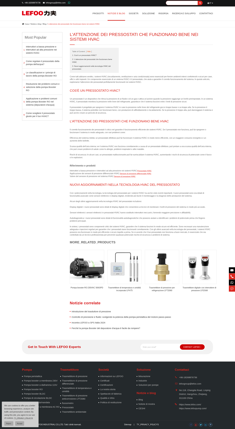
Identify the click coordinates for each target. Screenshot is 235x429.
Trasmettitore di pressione (74, 376)
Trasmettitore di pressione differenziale (74, 382)
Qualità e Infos (107, 398)
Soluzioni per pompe (148, 385)
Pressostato (68, 407)
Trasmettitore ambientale (74, 412)
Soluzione (148, 13)
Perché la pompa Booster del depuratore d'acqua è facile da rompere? (106, 328)
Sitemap (127, 425)
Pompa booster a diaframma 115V (40, 385)
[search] (200, 3)
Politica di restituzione (111, 402)
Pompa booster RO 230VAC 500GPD (87, 288)
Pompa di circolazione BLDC (38, 398)
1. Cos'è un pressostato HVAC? (84, 55)
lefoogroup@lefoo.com (55, 3)
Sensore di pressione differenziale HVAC (135, 174)
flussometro (67, 403)
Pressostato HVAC (144, 171)
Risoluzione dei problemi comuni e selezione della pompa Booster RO (41, 87)
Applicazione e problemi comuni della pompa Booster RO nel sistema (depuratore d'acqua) (40, 101)
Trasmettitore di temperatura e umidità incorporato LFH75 (124, 289)
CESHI (141, 408)
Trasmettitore (69, 369)
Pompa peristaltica (33, 376)
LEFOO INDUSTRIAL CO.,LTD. (50, 425)
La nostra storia (107, 389)
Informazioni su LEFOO (111, 376)
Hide (89, 51)
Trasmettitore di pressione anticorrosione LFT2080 (74, 397)
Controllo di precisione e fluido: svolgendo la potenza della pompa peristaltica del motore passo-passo (121, 317)
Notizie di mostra (146, 404)
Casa (27, 24)
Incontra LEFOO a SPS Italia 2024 (88, 322)
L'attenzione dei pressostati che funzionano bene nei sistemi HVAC (74, 24)
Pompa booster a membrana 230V (41, 381)
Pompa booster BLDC (34, 394)
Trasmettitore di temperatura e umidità (77, 390)
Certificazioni (106, 385)
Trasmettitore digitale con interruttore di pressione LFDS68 (199, 289)
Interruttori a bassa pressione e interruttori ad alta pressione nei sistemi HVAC (40, 49)
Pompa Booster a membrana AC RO (41, 407)
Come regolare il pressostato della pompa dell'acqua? (41, 63)
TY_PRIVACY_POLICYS (148, 425)
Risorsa (163, 13)
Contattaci (206, 13)
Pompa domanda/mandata (37, 402)
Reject (9, 423)
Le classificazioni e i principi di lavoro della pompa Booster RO (40, 74)
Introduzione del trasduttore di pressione (91, 311)
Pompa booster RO (33, 389)
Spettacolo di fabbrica (110, 394)
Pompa (27, 369)
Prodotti (98, 13)
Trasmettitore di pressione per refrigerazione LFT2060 (162, 289)
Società (133, 13)
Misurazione (144, 376)
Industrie (142, 381)
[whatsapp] (232, 283)
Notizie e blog (116, 13)
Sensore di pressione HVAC (124, 176)
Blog (44, 24)
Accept (19, 423)
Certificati (104, 381)
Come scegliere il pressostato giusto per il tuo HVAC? (39, 115)
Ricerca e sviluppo (184, 13)
